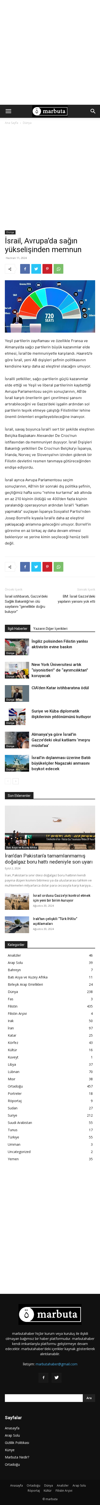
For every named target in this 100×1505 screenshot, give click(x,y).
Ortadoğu (15, 1086)
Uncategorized (19, 1151)
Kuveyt (13, 1057)
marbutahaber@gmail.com (56, 1364)
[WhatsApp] (58, 269)
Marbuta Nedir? (17, 1457)
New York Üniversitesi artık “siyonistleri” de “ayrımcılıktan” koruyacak (60, 670)
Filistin (12, 1006)
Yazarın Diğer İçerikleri (50, 629)
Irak (11, 1020)
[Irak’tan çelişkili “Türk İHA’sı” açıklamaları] (17, 924)
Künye (10, 1450)
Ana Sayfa (11, 123)
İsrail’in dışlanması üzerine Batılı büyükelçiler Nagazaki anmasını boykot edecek (61, 763)
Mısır (11, 1079)
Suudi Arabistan (20, 1122)
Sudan (12, 1108)
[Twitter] (36, 269)
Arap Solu (15, 962)
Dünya (27, 123)
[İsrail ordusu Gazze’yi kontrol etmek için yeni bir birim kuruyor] (17, 901)
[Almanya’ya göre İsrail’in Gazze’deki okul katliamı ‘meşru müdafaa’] (17, 740)
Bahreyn (14, 970)
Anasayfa (12, 1428)
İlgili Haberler (17, 629)
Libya (12, 1064)
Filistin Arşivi (17, 1013)
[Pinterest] (47, 269)
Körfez (13, 1042)
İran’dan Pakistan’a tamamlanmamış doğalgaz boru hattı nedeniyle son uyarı (49, 859)
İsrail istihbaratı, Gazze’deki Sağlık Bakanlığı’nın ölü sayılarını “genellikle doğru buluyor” (26, 604)
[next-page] (16, 781)
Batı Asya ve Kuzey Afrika (21, 847)
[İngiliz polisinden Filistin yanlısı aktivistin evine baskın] (17, 647)
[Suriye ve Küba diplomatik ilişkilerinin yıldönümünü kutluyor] (17, 716)
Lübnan (13, 1071)
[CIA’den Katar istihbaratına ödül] (17, 693)
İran (11, 1028)
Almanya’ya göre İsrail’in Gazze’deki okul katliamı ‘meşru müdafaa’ (61, 740)
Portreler (15, 1093)
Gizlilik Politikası (17, 1442)
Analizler (14, 955)
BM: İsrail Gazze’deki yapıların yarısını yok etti (76, 599)
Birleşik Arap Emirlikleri (25, 984)
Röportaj (15, 1100)
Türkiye (13, 1137)
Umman (14, 1144)
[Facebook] (25, 269)
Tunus (12, 1130)
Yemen (13, 1159)
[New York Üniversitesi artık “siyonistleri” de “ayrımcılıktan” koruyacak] (17, 670)
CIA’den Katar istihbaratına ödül (60, 687)
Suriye (12, 1115)
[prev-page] (8, 781)
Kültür (12, 1050)
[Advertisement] (50, 52)
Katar (12, 1035)
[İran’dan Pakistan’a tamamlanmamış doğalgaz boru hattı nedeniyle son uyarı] (50, 828)
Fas (10, 999)
